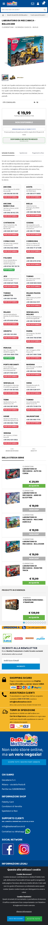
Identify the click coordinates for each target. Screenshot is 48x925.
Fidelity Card (8, 802)
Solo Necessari (16, 918)
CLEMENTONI (8, 27)
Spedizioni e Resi (9, 811)
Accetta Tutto (33, 919)
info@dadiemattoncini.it (13, 826)
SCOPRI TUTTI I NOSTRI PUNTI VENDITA (24, 762)
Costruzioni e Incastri (38, 15)
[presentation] (5, 51)
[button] (42, 4)
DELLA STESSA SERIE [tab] (13, 458)
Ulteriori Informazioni (24, 911)
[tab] (8, 153)
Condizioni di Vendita (12, 806)
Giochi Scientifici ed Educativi (17, 15)
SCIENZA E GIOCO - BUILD (26, 27)
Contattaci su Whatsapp (13, 831)
